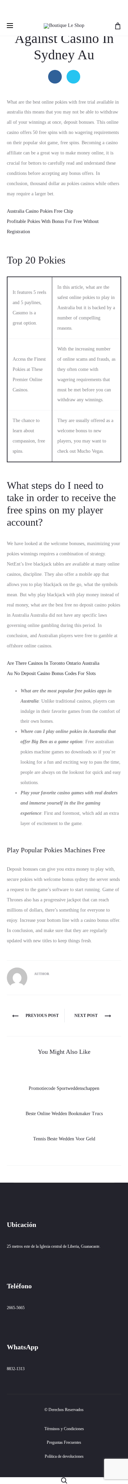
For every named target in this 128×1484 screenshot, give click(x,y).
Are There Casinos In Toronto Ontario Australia (53, 663)
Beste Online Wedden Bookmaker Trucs (64, 1113)
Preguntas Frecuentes (64, 1442)
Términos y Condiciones (64, 1428)
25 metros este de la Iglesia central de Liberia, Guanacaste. (53, 1246)
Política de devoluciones (64, 1456)
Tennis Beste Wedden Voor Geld (64, 1138)
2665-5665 (16, 1307)
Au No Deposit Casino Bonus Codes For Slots (51, 673)
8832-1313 (16, 1368)
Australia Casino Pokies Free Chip (40, 211)
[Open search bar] (64, 1480)
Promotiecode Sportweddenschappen (64, 1088)
